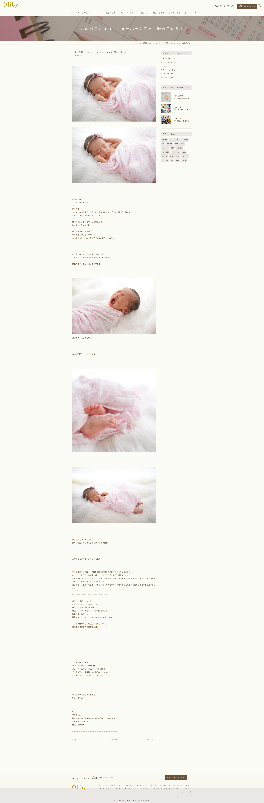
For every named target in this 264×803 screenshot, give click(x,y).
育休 (172, 160)
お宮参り (166, 66)
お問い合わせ (81, 698)
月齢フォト (185, 156)
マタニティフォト (169, 73)
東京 (163, 144)
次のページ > (150, 739)
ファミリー (165, 148)
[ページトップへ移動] (190, 777)
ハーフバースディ (174, 156)
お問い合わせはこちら (247, 6)
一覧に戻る (114, 739)
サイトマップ (186, 792)
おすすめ (164, 140)
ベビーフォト (175, 152)
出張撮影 (179, 148)
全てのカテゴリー (169, 58)
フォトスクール (168, 77)
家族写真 (164, 156)
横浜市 (178, 160)
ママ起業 (169, 144)
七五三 (184, 152)
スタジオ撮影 (165, 152)
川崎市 (184, 160)
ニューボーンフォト (170, 62)
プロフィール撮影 (179, 144)
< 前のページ (78, 739)
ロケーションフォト (170, 70)
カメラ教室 (165, 160)
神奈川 (172, 148)
